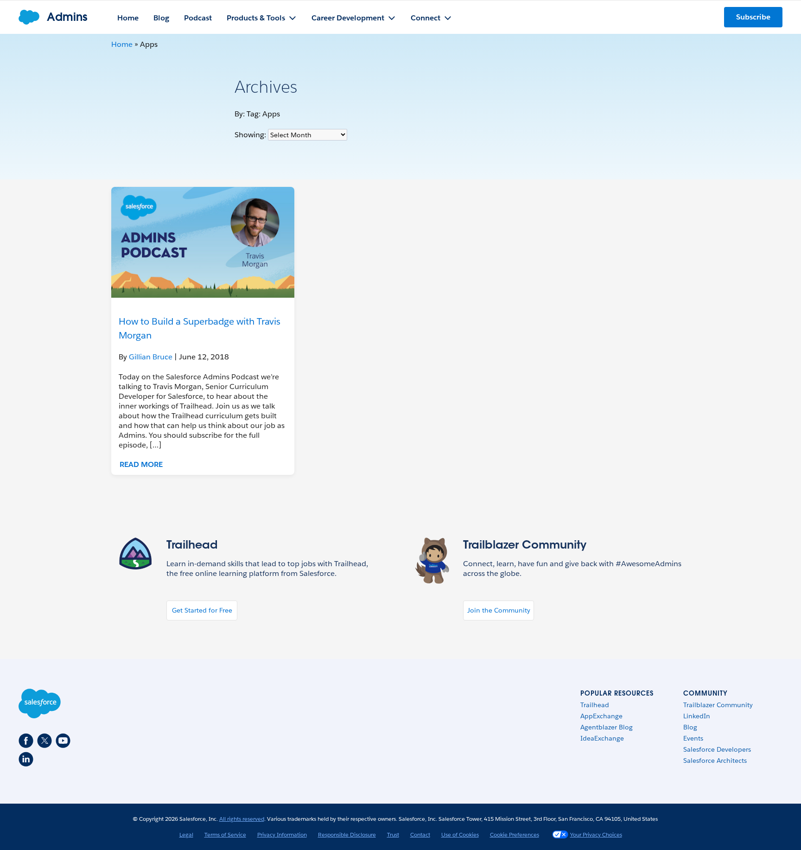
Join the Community (498, 610)
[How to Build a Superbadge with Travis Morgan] (202, 242)
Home (122, 44)
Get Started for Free (202, 610)
